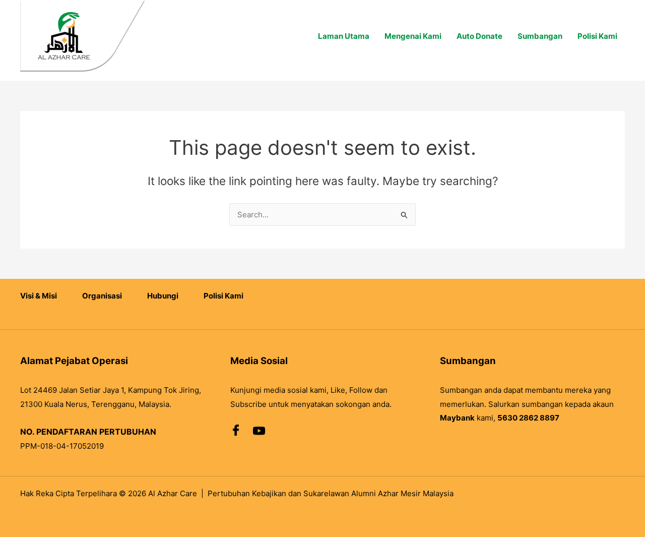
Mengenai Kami (412, 36)
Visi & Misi (38, 296)
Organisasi (102, 296)
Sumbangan (540, 36)
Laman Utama (343, 36)
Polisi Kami (597, 36)
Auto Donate (479, 36)
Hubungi (162, 296)
